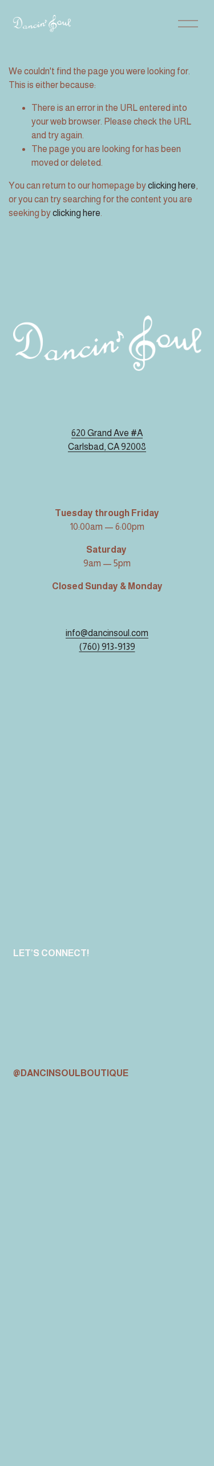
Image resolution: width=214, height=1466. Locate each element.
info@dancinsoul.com (107, 633)
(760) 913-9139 (107, 647)
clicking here (172, 185)
